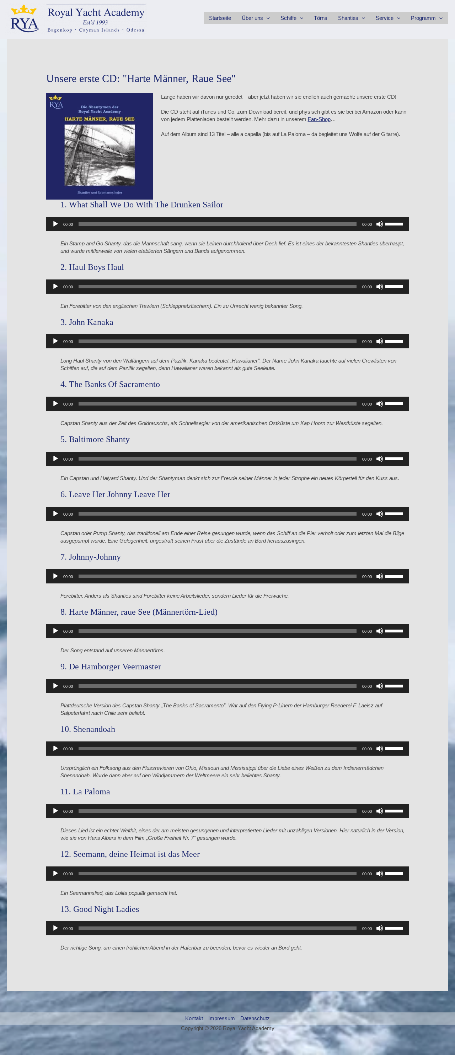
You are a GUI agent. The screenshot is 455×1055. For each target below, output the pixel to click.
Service (385, 18)
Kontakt (194, 1018)
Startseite (220, 18)
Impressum (221, 1018)
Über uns (252, 18)
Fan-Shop (319, 119)
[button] (266, 18)
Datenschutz (255, 1018)
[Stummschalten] (379, 224)
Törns (320, 18)
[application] (227, 224)
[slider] (395, 223)
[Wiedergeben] (55, 224)
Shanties (348, 18)
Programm (423, 18)
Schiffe (288, 18)
